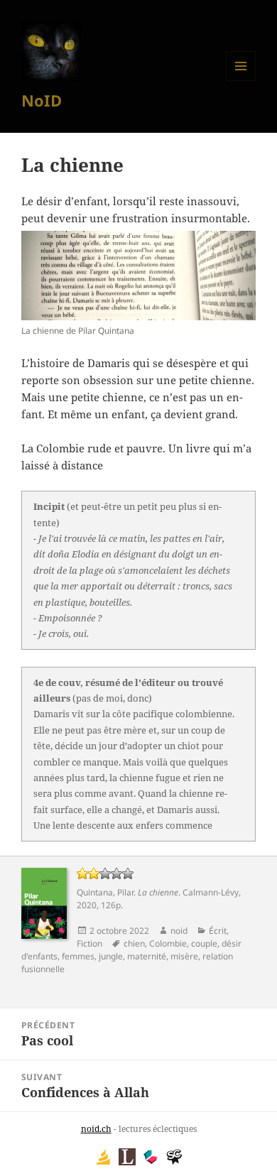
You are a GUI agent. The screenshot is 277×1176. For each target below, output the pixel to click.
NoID (41, 100)
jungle (111, 956)
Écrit (218, 931)
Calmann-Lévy (211, 892)
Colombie (168, 943)
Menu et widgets (241, 80)
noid (179, 931)
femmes (78, 956)
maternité (146, 956)
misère (184, 956)
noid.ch (96, 1129)
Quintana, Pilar (105, 892)
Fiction (89, 943)
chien (134, 943)
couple (204, 943)
